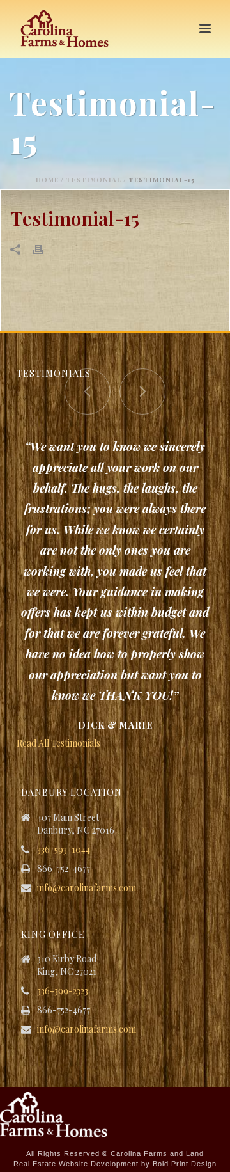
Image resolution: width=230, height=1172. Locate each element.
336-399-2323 (62, 991)
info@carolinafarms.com (86, 888)
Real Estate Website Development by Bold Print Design (115, 1164)
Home (47, 179)
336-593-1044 (63, 849)
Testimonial (93, 179)
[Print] (44, 248)
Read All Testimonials (58, 743)
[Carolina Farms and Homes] (53, 1113)
